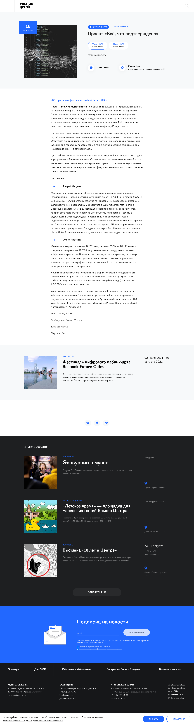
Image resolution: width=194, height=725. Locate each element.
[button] (87, 423)
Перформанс (121, 27)
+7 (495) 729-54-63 (119, 695)
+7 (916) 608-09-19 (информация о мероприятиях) (133, 692)
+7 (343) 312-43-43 (68, 692)
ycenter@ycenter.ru (68, 698)
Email (79, 633)
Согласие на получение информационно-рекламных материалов (100, 649)
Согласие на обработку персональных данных (94, 647)
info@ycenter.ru (66, 695)
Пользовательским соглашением (48, 721)
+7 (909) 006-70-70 (16, 692)
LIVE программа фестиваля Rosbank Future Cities (79, 100)
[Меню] (7, 6)
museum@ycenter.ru (17, 695)
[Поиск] (186, 6)
